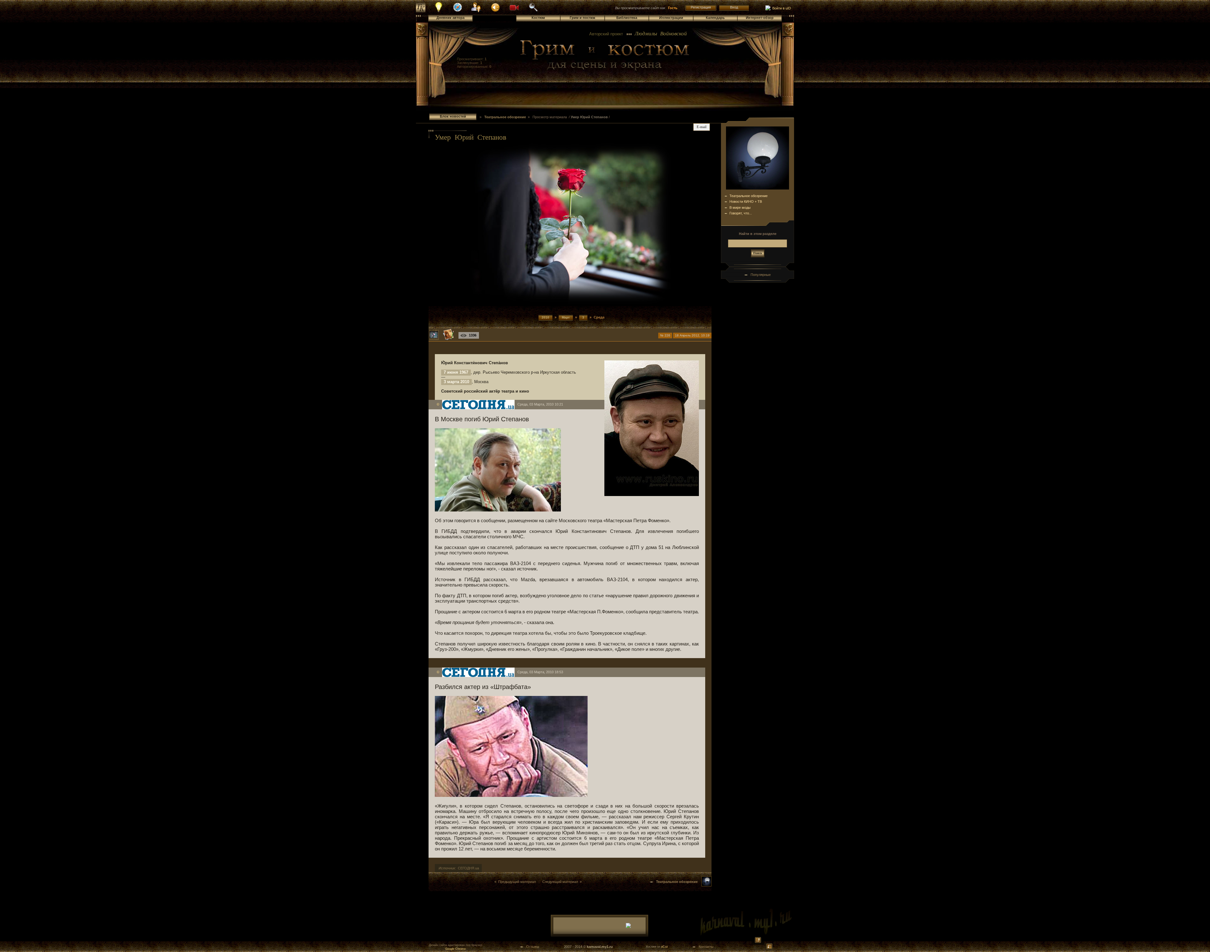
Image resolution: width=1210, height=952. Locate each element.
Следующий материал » (562, 882)
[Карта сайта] (457, 11)
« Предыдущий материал (515, 882)
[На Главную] (605, 55)
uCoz (664, 946)
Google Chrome (455, 948)
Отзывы (532, 947)
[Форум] (495, 7)
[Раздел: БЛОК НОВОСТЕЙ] (706, 885)
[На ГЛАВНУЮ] (420, 11)
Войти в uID (780, 8)
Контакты (706, 947)
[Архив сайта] (533, 11)
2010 (545, 317)
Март (566, 317)
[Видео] (514, 7)
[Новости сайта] (438, 11)
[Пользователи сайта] (476, 11)
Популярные (761, 275)
